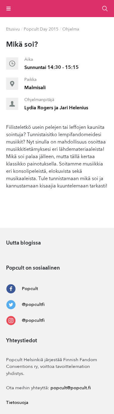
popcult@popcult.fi (70, 388)
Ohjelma (70, 29)
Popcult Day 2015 (41, 29)
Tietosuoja (17, 403)
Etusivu (13, 29)
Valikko (9, 8)
